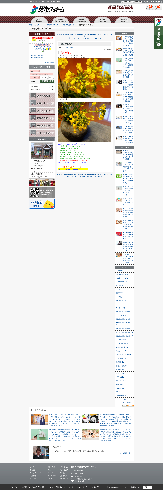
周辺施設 (62, 473)
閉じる (147, 487)
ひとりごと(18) (121, 399)
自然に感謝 (69, 47)
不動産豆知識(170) (122, 300)
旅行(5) (118, 392)
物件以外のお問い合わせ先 (42, 38)
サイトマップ (34, 479)
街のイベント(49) (121, 351)
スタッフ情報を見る (125, 453)
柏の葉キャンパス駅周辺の (42, 47)
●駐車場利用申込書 (37, 55)
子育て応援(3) (120, 285)
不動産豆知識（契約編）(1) (124, 336)
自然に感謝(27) (121, 358)
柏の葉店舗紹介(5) (122, 274)
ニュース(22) (120, 304)
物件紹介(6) (119, 289)
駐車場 (50, 479)
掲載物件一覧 (64, 479)
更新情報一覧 (49, 62)
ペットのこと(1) (121, 315)
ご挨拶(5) (119, 297)
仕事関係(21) (120, 377)
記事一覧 (72, 38)
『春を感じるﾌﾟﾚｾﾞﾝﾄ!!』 (70, 44)
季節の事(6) (119, 293)
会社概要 (33, 470)
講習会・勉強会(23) (122, 366)
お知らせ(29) (120, 373)
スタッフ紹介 (64, 470)
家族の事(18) (120, 369)
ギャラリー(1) (120, 308)
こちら (34, 40)
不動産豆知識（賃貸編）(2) (124, 332)
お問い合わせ (64, 467)
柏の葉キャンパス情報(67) (124, 354)
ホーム (32, 467)
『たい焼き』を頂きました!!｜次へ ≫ (89, 38)
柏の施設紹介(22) (121, 282)
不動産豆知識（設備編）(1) (124, 328)
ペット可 (50, 473)
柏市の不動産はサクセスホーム (83, 467)
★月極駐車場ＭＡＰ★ (42, 45)
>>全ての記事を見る (127, 402)
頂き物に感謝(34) (121, 340)
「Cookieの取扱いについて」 (118, 487)
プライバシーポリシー (37, 473)
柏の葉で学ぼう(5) (122, 278)
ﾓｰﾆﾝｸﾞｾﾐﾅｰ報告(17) (122, 343)
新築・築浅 (51, 467)
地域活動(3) (119, 384)
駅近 (49, 470)
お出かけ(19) (120, 388)
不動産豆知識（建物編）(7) (124, 311)
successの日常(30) (122, 347)
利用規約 (33, 476)
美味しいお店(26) (121, 381)
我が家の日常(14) (121, 395)
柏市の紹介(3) (120, 270)
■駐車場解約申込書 (37, 57)
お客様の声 (63, 476)
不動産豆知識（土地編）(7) (124, 319)
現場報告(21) (120, 362)
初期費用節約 (52, 476)
